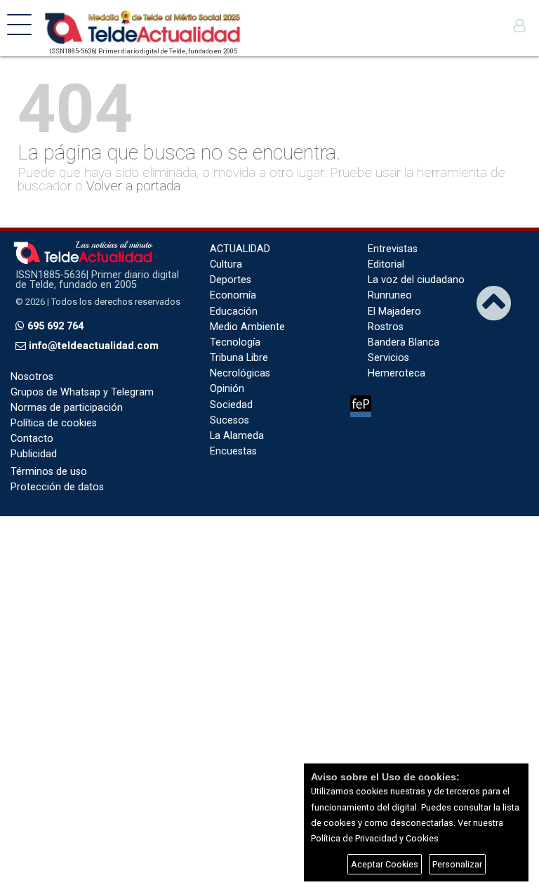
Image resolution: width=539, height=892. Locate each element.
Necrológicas (240, 373)
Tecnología (235, 342)
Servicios (388, 358)
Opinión (227, 389)
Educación (234, 311)
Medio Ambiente (247, 327)
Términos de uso (49, 472)
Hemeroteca (396, 373)
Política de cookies (54, 423)
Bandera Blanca (403, 342)
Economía (233, 295)
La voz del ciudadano (416, 280)
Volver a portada (133, 186)
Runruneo (390, 295)
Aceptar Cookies (384, 864)
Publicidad (34, 454)
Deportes (230, 280)
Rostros (386, 327)
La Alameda (237, 436)
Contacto (32, 439)
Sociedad (231, 405)
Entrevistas (393, 249)
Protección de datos (57, 487)
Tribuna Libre (239, 358)
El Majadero (394, 311)
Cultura (226, 264)
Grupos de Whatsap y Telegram (82, 392)
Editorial (386, 264)
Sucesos (229, 420)
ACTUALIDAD (240, 249)
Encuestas (233, 451)
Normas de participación (67, 408)
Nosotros (32, 377)
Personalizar (457, 864)
